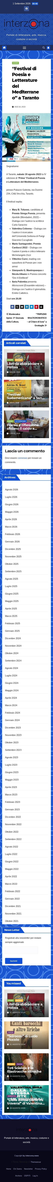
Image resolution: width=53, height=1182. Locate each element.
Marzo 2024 (11, 705)
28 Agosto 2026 (17, 1108)
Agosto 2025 (11, 579)
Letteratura (21, 421)
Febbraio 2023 (12, 802)
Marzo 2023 (11, 794)
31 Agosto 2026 (17, 1013)
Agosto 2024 (11, 668)
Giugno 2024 (11, 683)
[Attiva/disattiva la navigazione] (24, 48)
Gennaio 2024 (12, 720)
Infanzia (19, 360)
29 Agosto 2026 (17, 1076)
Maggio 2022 (12, 869)
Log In (35, 1176)
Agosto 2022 (11, 847)
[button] (44, 47)
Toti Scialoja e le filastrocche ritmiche (24, 1069)
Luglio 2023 (11, 765)
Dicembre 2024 (13, 638)
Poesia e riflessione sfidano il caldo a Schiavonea (23, 428)
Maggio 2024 (12, 690)
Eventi (15, 63)
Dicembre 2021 (13, 906)
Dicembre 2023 (13, 727)
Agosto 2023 (11, 757)
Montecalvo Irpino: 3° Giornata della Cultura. (15, 318)
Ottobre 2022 (11, 832)
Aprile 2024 (11, 698)
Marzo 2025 (11, 616)
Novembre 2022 (13, 824)
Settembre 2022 (13, 839)
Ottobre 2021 (11, 921)
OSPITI (27, 1176)
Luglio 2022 (11, 854)
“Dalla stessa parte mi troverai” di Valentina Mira (25, 1103)
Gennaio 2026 (12, 541)
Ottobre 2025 (11, 564)
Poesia (10, 1032)
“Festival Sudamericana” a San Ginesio (24, 397)
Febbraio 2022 (12, 891)
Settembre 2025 (13, 571)
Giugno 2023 (11, 772)
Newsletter (28, 1169)
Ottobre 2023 (11, 742)
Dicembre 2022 (13, 817)
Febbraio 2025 (12, 623)
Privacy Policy (41, 1169)
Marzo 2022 (11, 884)
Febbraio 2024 (12, 713)
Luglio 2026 (11, 497)
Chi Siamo (17, 1169)
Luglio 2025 (11, 586)
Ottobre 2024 (11, 653)
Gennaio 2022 (12, 899)
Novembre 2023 (13, 735)
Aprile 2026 (11, 519)
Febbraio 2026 (12, 534)
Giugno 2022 (11, 861)
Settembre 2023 (13, 750)
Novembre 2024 (13, 646)
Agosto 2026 (11, 489)
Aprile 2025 (11, 608)
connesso (22, 458)
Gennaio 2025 (12, 631)
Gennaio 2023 (12, 809)
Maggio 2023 (12, 780)
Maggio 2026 (12, 512)
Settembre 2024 (13, 661)
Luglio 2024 (11, 675)
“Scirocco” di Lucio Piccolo (22, 1038)
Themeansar (36, 1162)
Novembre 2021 (13, 913)
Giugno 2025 (11, 594)
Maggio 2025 (12, 601)
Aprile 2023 (11, 787)
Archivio (18, 1176)
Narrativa (12, 1096)
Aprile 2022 (11, 876)
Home (8, 1169)
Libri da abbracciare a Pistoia (24, 365)
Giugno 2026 (11, 504)
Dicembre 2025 (13, 549)
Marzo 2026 (11, 527)
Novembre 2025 (13, 556)
